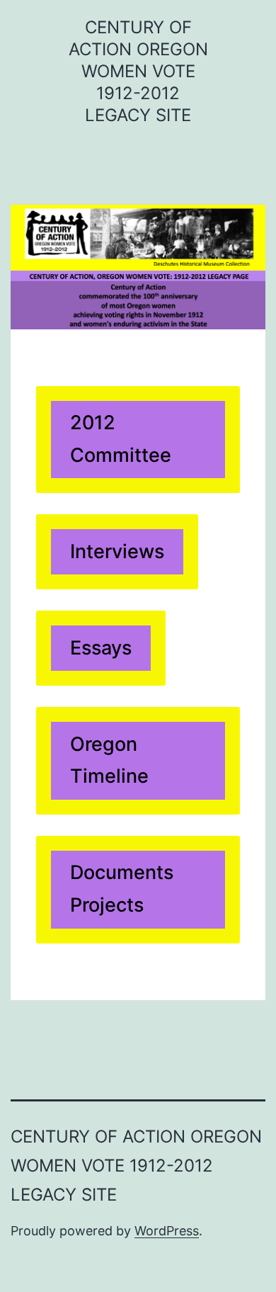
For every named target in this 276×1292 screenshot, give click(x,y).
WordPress (166, 1230)
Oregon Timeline (109, 760)
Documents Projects (121, 889)
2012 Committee (120, 439)
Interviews (117, 551)
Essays (101, 647)
